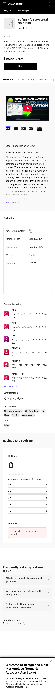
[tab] (9, 132)
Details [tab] (20, 79)
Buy (20, 66)
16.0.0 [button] (32, 255)
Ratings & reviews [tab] (37, 79)
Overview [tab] (8, 79)
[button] (27, 580)
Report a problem (12, 623)
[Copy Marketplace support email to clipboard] (24, 623)
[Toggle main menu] (4, 3)
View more (11, 202)
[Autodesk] (15, 4)
